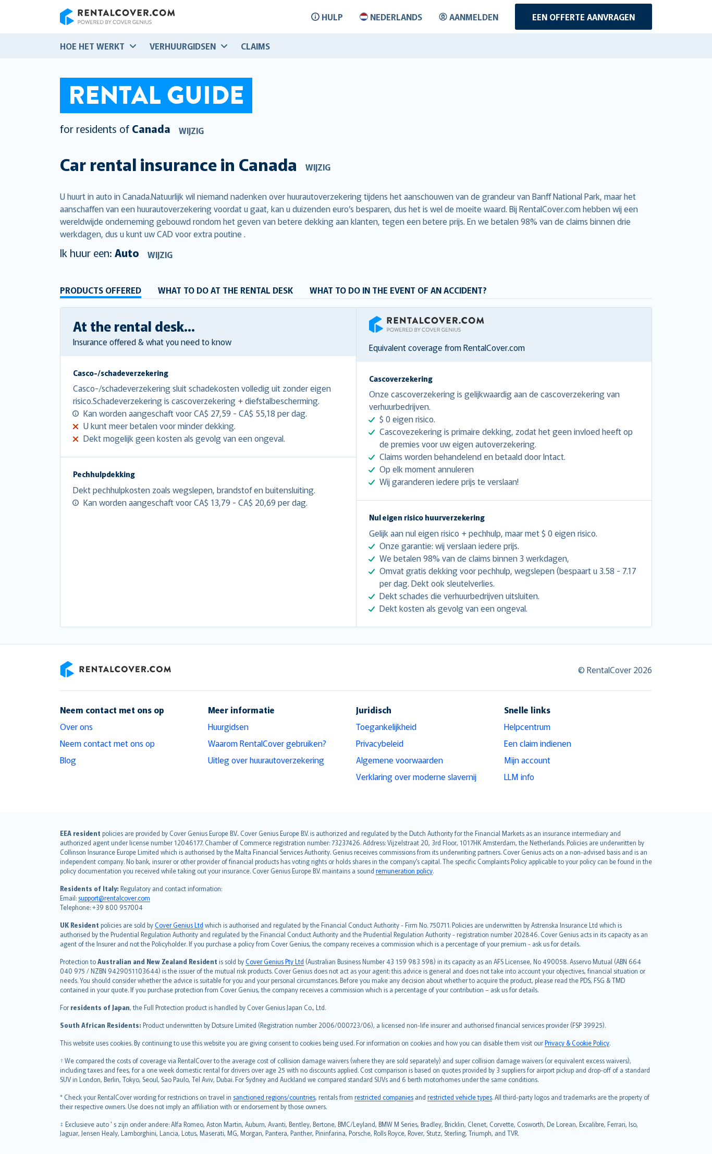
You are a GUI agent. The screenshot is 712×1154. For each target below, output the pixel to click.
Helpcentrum (527, 726)
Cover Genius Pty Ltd (274, 961)
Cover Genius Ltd (179, 924)
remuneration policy (404, 870)
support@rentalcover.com (114, 897)
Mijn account (527, 760)
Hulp (332, 16)
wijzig (191, 130)
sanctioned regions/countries (274, 1096)
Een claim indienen (537, 743)
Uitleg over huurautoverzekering (266, 760)
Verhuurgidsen (183, 46)
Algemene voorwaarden (399, 760)
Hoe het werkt (92, 46)
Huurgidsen (228, 726)
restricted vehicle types (459, 1096)
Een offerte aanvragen (583, 16)
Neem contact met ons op (107, 743)
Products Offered (100, 290)
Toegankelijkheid (386, 726)
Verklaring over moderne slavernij (416, 776)
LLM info (519, 776)
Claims (255, 46)
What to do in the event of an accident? (398, 290)
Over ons (76, 726)
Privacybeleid (379, 743)
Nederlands (396, 16)
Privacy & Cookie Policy (577, 1042)
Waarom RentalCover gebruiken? (267, 743)
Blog (68, 760)
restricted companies (383, 1096)
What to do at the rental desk (225, 290)
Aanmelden (473, 16)
